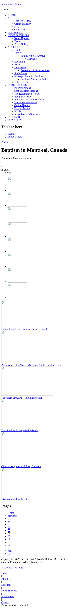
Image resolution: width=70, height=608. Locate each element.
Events (17, 41)
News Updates (21, 38)
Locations (6, 584)
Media (17, 111)
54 (9, 521)
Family (17, 53)
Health (17, 64)
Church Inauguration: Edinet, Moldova (21, 466)
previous (12, 515)
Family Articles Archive (33, 55)
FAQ (17, 26)
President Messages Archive (35, 79)
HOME (12, 15)
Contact (5, 602)
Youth (17, 50)
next (10, 550)
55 (9, 524)
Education (19, 61)
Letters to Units (22, 82)
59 (9, 536)
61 (9, 542)
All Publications (22, 87)
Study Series (20, 73)
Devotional (20, 67)
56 (9, 527)
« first (11, 512)
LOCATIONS (15, 32)
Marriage (32, 58)
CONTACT (14, 117)
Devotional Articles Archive (35, 70)
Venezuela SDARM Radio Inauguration (21, 397)
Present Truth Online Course (29, 99)
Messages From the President (29, 76)
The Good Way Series (25, 102)
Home (11, 133)
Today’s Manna (22, 108)
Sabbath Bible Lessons (26, 90)
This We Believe (22, 20)
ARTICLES (14, 47)
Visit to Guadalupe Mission (15, 499)
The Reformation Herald (27, 93)
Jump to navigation (11, 4)
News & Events (9, 590)
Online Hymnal (22, 105)
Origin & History (23, 23)
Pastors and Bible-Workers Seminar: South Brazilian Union (31, 365)
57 (9, 530)
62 (9, 545)
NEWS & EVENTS (18, 35)
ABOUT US (14, 18)
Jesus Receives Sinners (26, 114)
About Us (6, 579)
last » (10, 553)
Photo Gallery (21, 44)
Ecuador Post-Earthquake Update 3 (19, 430)
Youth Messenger (23, 96)
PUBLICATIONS (17, 85)
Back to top (7, 142)
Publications (7, 596)
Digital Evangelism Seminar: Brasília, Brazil (24, 329)
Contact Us (20, 29)
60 (9, 539)
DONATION (15, 120)
